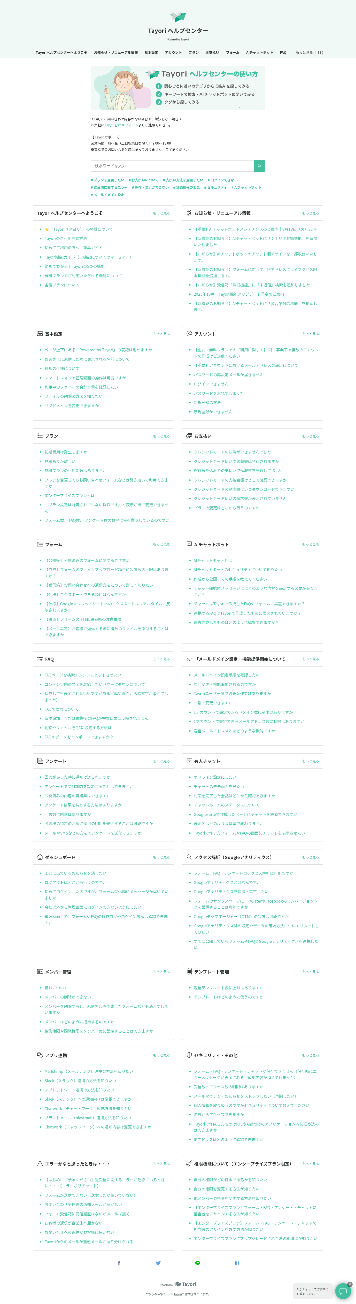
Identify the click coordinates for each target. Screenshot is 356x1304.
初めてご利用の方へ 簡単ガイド (74, 247)
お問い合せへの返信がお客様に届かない (79, 1232)
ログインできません (211, 384)
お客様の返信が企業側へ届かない (74, 1223)
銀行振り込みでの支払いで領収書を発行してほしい (238, 470)
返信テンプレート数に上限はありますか (228, 987)
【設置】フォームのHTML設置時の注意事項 (83, 619)
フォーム (233, 52)
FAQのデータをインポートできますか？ (79, 737)
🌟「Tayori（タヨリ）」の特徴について (79, 229)
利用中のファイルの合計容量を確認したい (81, 387)
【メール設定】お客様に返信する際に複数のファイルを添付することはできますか (107, 632)
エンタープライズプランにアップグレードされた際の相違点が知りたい (255, 1238)
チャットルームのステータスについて (227, 805)
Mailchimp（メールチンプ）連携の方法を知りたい (89, 1071)
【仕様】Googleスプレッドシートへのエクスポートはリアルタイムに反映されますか (107, 607)
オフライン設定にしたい (215, 777)
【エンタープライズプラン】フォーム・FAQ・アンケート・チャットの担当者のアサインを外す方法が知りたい (255, 1226)
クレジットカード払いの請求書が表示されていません (240, 498)
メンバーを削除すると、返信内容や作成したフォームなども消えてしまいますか (106, 1009)
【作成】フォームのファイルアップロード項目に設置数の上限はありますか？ (107, 573)
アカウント (173, 52)
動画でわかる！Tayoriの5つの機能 (75, 266)
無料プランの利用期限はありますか (76, 470)
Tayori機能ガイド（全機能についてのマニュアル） (89, 257)
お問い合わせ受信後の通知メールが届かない (83, 1204)
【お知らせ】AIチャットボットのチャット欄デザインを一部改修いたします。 (255, 257)
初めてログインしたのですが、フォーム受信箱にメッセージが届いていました (107, 895)
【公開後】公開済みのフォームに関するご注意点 (87, 560)
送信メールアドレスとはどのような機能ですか (234, 731)
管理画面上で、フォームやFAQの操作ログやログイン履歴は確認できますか (106, 919)
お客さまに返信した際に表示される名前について (87, 359)
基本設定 (151, 52)
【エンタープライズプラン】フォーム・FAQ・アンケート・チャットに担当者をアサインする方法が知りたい (255, 1210)
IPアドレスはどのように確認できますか (228, 1139)
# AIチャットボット (246, 187)
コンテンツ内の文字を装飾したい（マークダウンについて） (97, 684)
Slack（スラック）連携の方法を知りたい (80, 1080)
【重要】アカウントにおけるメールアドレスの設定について (246, 365)
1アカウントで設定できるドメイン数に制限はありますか (243, 712)
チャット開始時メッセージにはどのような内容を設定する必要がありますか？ (256, 591)
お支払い (212, 52)
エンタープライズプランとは (70, 495)
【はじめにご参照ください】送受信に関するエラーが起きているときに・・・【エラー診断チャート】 (105, 1183)
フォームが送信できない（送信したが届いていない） (91, 1195)
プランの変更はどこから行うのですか (227, 508)
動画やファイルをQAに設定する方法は (78, 727)
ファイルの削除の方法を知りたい (74, 396)
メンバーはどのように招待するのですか (79, 1022)
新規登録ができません (213, 411)
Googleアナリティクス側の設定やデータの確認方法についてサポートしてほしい (256, 929)
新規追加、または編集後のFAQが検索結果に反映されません (96, 718)
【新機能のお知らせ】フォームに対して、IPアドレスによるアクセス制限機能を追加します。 (255, 272)
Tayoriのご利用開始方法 (66, 238)
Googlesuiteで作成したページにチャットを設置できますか (245, 814)
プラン (194, 52)
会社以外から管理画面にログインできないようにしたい (93, 907)
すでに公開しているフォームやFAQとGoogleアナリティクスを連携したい (256, 944)
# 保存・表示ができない (150, 187)
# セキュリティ (215, 187)
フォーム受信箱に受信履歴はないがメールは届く (87, 1214)
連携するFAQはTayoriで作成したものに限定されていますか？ (247, 613)
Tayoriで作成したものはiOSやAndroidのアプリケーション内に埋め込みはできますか (256, 1127)
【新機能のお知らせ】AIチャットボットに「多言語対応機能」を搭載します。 (255, 306)
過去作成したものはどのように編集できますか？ (236, 622)
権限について (56, 987)
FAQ (283, 52)
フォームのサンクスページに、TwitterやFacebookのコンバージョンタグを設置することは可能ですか (256, 904)
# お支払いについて (144, 179)
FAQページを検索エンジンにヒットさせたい (83, 675)
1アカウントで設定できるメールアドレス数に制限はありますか (249, 721)
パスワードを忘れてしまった (219, 393)
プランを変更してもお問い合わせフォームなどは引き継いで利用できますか (106, 483)
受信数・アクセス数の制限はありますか (228, 1086)
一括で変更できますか (213, 703)
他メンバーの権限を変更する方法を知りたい (232, 1198)
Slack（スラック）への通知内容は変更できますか (88, 1099)
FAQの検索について (62, 709)
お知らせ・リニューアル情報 (116, 52)
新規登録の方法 (207, 402)
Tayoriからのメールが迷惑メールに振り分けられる (89, 1241)
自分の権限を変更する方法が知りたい (227, 1189)
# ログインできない (223, 179)
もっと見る (161, 213)
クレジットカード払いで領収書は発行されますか (236, 461)
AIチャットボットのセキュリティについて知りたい (238, 569)
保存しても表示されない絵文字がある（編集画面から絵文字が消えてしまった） (106, 696)
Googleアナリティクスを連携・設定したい (231, 891)
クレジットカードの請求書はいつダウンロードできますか (244, 489)
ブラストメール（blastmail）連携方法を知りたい (88, 1117)
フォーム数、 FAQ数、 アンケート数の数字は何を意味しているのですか (107, 520)
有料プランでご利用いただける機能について (83, 275)
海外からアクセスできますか (219, 1114)
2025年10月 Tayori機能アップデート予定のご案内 (239, 294)
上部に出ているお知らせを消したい (76, 873)
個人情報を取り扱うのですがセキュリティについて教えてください (252, 1105)
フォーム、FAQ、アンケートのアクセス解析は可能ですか (243, 873)
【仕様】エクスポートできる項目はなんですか (85, 594)
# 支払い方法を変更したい (183, 179)
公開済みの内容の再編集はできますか (77, 795)
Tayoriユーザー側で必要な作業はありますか (232, 693)
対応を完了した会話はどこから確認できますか (234, 795)
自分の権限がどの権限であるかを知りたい (230, 1179)
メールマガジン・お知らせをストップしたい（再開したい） (246, 1096)
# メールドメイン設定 (107, 194)
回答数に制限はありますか (68, 814)
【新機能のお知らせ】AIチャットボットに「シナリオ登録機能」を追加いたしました (255, 241)
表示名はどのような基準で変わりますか (228, 823)
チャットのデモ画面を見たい (219, 786)
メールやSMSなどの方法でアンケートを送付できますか (93, 833)
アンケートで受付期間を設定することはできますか (89, 786)
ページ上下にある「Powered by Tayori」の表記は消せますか (98, 350)
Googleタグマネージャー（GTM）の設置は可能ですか (241, 916)
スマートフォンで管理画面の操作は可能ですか (85, 378)
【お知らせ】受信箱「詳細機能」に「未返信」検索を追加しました (252, 285)
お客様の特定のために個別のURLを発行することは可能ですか (99, 823)
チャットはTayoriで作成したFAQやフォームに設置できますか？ (249, 603)
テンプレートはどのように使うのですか (228, 997)
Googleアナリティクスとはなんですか (227, 882)
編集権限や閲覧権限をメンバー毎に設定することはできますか (99, 1031)
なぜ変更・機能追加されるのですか (225, 684)
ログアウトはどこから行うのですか (76, 882)
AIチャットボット (259, 52)
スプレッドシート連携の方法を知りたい (79, 1090)
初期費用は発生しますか (66, 452)
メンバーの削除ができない (68, 997)
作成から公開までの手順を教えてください (230, 579)
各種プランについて (62, 285)
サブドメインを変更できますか (72, 405)
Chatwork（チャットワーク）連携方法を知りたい (88, 1108)
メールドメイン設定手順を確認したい (227, 675)
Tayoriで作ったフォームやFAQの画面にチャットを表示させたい (249, 833)
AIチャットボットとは (213, 560)
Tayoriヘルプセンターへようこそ (61, 52)
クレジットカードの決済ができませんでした (232, 452)
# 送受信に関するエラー (109, 187)
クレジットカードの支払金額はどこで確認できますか (240, 480)
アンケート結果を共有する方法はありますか (83, 805)
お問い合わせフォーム (121, 125)
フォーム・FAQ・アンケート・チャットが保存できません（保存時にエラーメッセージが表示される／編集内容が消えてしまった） (255, 1074)
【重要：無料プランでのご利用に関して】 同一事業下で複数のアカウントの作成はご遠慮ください (256, 353)
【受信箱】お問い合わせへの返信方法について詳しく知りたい (99, 585)
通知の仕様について (62, 368)
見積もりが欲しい (60, 461)
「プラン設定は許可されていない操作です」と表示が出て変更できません (107, 508)
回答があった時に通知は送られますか (77, 777)
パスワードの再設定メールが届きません (228, 374)
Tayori (178, 1294)
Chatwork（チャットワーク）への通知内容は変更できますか (98, 1127)
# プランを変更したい (107, 179)
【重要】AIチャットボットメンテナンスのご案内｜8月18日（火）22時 (255, 229)
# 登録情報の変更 (186, 187)
